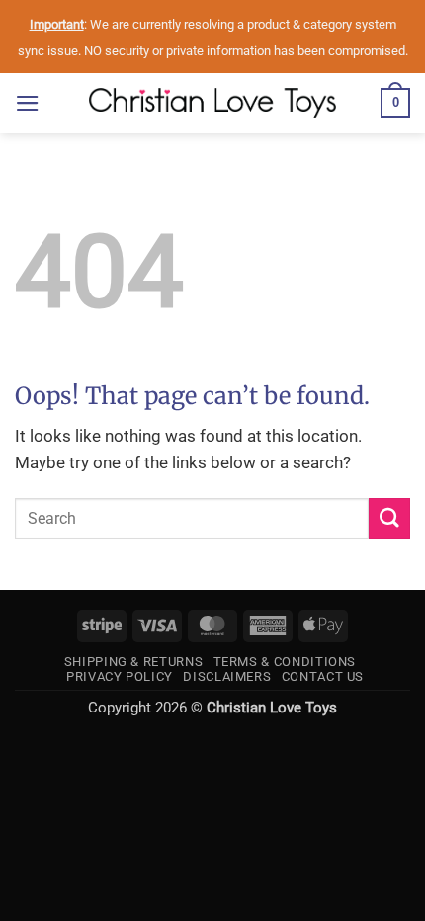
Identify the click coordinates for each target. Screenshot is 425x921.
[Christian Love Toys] (212, 103)
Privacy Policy (119, 676)
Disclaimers (227, 676)
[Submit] (389, 518)
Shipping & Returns (134, 661)
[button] (28, 103)
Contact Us (323, 676)
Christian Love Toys (272, 707)
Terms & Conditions (285, 661)
